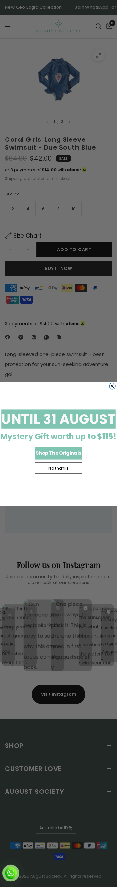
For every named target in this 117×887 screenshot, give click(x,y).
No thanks (58, 468)
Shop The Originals (58, 452)
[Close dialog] (112, 386)
